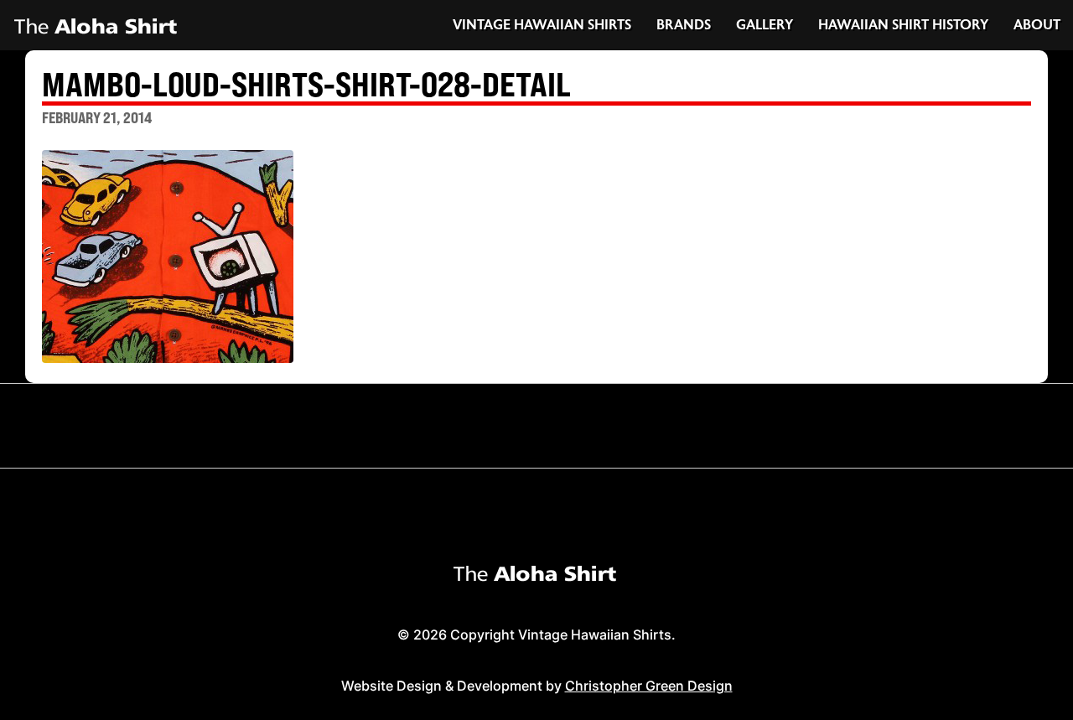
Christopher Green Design (649, 685)
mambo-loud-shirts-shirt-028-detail (306, 86)
